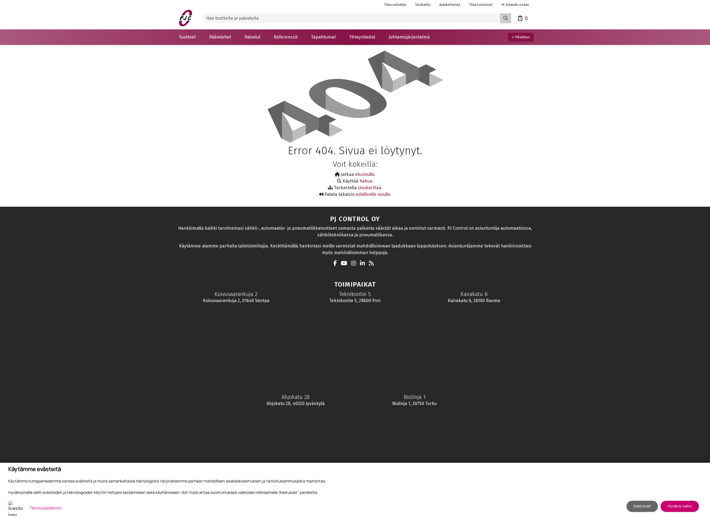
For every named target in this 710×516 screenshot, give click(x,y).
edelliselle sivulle (373, 194)
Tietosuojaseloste (46, 507)
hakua (365, 181)
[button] (187, 37)
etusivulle (364, 174)
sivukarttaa (369, 187)
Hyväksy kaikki (680, 506)
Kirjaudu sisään (517, 5)
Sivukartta (422, 5)
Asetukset (642, 506)
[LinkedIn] (364, 263)
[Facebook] (336, 263)
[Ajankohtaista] (373, 263)
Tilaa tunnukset (481, 5)
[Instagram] (355, 263)
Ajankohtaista (449, 5)
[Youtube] (345, 263)
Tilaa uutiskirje (395, 5)
